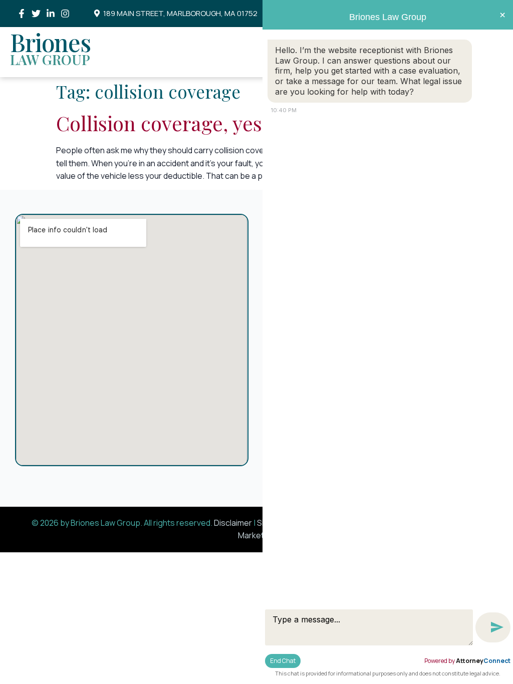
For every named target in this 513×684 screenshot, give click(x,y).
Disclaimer (233, 522)
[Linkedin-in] (51, 13)
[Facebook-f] (21, 13)
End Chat (283, 660)
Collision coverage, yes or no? (189, 123)
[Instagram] (65, 13)
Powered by (467, 660)
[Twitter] (36, 13)
